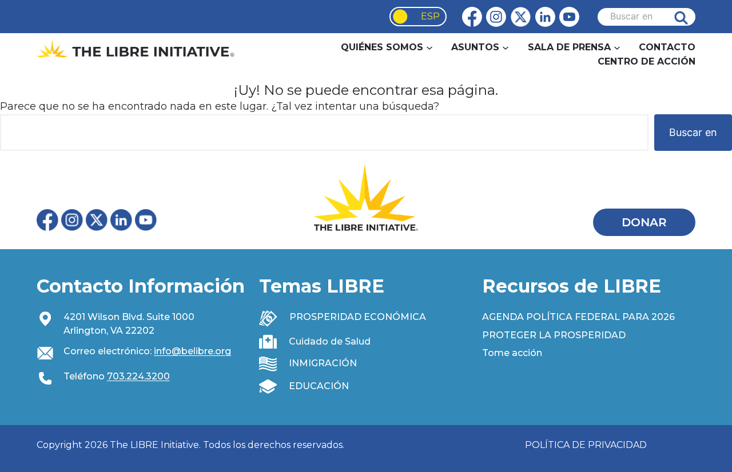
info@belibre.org (192, 351)
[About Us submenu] (429, 46)
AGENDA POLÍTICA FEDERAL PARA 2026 (578, 316)
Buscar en (689, 17)
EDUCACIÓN (319, 386)
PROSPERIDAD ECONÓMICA (357, 316)
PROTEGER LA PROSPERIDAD (554, 335)
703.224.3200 (138, 376)
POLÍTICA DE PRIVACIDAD (586, 444)
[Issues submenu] (505, 46)
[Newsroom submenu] (617, 46)
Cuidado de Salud (330, 341)
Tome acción (512, 352)
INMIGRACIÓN (323, 363)
